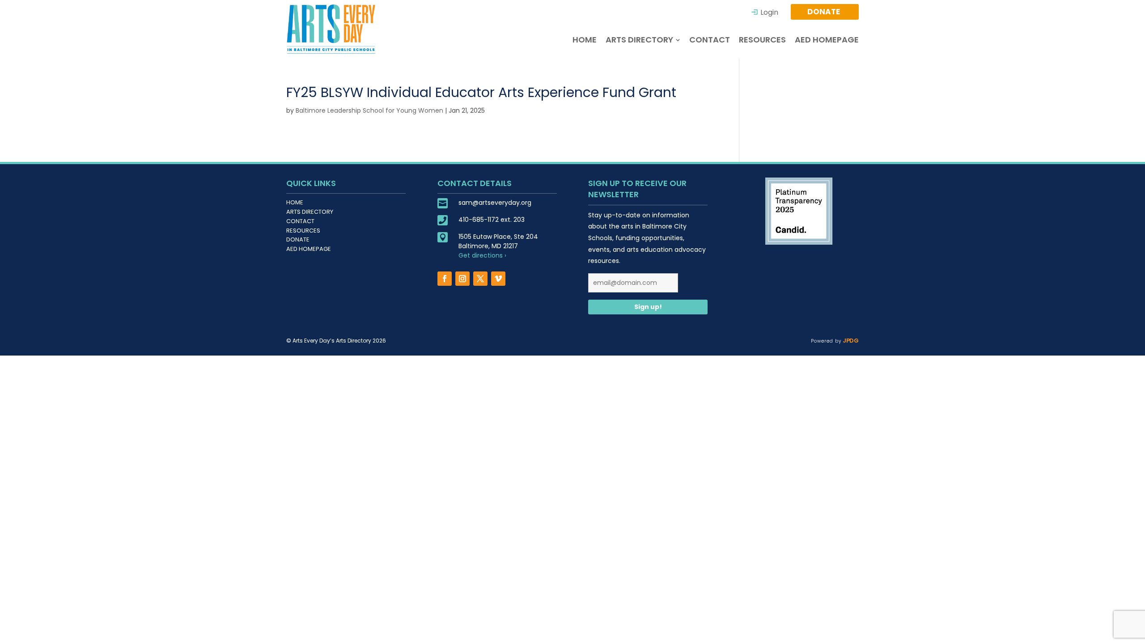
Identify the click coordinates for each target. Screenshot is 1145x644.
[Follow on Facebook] (444, 278)
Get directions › (482, 255)
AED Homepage (308, 249)
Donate (298, 239)
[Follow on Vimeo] (498, 278)
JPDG (850, 340)
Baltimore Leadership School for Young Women (369, 110)
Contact (300, 221)
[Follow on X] (480, 278)
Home (294, 202)
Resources (303, 230)
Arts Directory (309, 212)
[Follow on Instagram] (462, 278)
